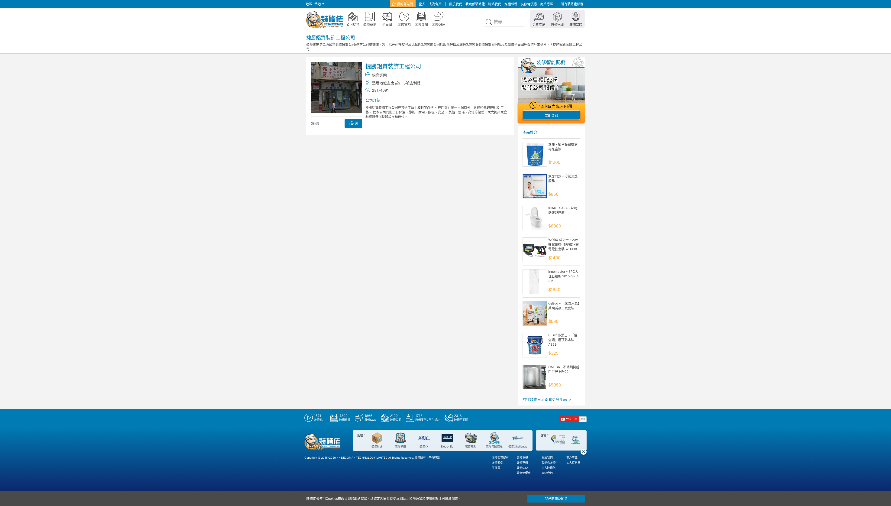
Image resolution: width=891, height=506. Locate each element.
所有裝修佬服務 (572, 4)
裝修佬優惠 (529, 4)
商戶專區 (546, 4)
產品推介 (530, 132)
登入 (422, 4)
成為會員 (435, 4)
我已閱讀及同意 (556, 498)
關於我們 (455, 4)
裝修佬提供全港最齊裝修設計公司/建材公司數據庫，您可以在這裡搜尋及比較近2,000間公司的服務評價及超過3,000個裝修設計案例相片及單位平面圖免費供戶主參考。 (428, 44)
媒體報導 (510, 4)
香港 (317, 4)
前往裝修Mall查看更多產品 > (547, 399)
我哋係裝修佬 (475, 4)
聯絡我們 (494, 4)
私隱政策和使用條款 (424, 498)
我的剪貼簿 (405, 4)
